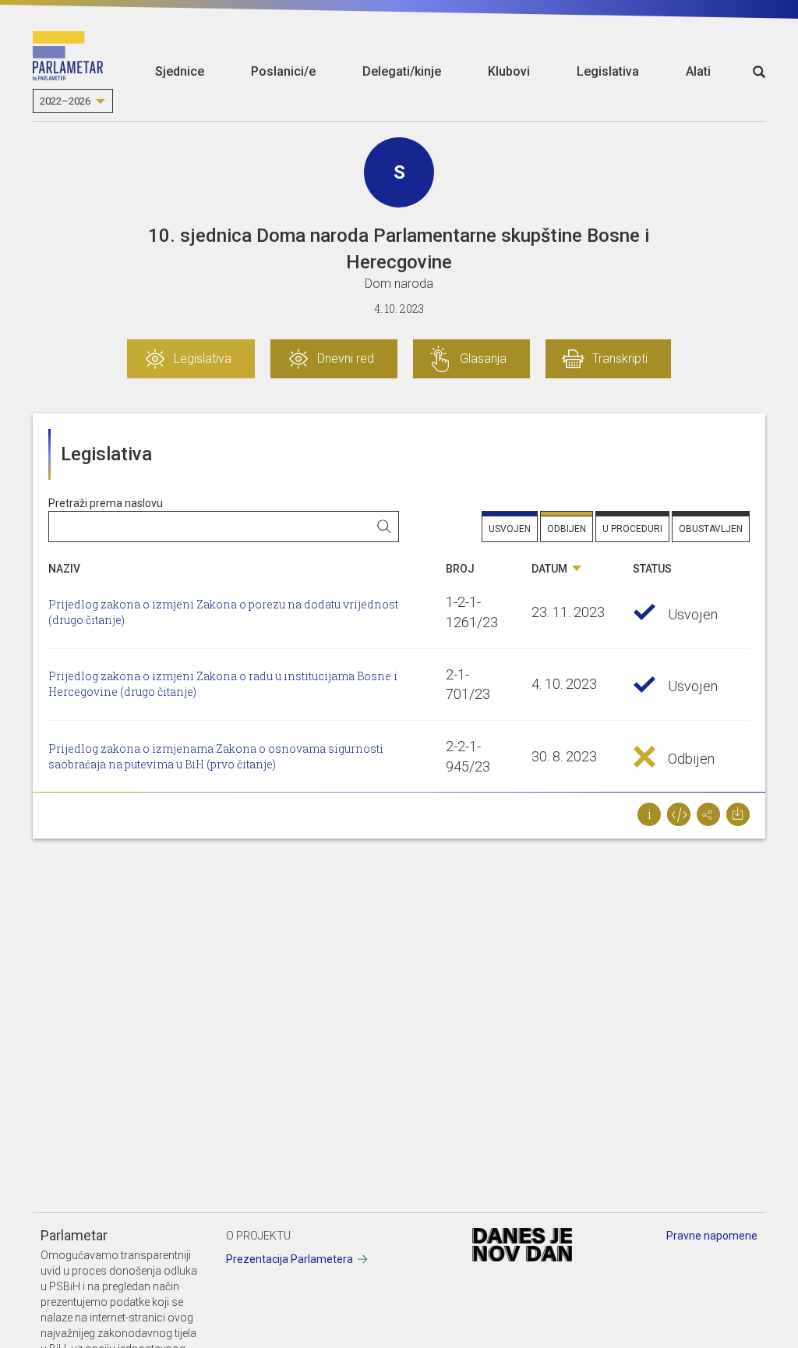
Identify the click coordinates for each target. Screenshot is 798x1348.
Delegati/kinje (401, 71)
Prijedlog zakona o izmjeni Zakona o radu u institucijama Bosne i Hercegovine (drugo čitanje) (222, 684)
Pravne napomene (711, 1235)
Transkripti (620, 358)
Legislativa (608, 71)
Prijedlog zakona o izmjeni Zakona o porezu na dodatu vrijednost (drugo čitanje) (223, 612)
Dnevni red (345, 358)
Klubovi (509, 71)
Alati (698, 71)
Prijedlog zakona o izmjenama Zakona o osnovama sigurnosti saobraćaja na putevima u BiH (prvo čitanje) (215, 756)
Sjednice (179, 71)
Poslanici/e (283, 71)
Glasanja (483, 358)
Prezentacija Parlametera (289, 1259)
